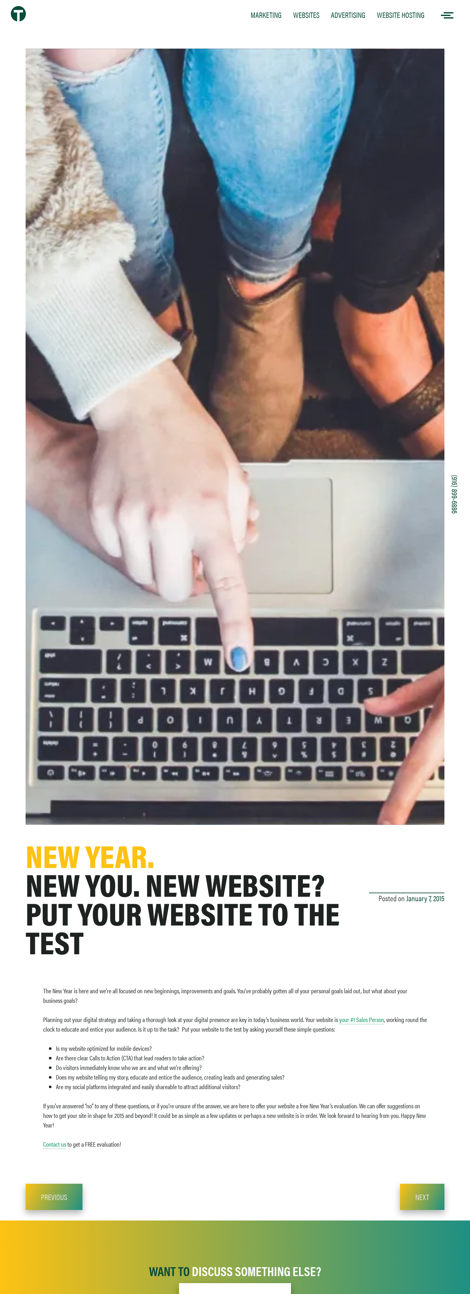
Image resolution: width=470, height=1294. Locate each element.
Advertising (348, 14)
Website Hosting (401, 14)
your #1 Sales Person (361, 1019)
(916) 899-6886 (455, 494)
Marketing (266, 14)
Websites (306, 14)
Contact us (54, 1144)
